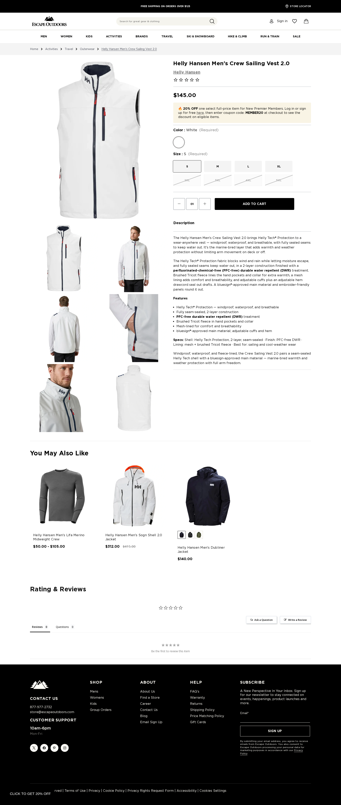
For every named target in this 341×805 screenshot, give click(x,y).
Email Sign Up (151, 722)
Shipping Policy (202, 710)
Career (145, 704)
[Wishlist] (294, 21)
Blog (143, 716)
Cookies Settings (213, 791)
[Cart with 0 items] (306, 21)
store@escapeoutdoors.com (52, 712)
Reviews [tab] (37, 627)
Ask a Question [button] (263, 620)
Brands (142, 36)
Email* (244, 713)
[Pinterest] (54, 748)
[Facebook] (44, 748)
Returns (196, 704)
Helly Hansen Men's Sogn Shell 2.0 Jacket (133, 537)
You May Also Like (59, 453)
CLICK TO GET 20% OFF (30, 794)
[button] (212, 21)
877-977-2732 (41, 707)
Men (44, 36)
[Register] (272, 21)
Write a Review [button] (297, 620)
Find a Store (150, 697)
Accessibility (187, 791)
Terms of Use (75, 791)
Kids (89, 36)
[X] (34, 748)
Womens (97, 697)
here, (200, 113)
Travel (167, 36)
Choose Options (62, 499)
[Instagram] (65, 748)
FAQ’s (194, 691)
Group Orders (100, 710)
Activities (114, 36)
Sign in (282, 21)
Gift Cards (198, 722)
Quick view (59, 492)
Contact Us (149, 710)
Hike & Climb (237, 36)
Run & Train (269, 36)
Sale (296, 36)
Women (66, 36)
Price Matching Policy (207, 716)
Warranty (197, 697)
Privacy (94, 791)
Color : (195, 130)
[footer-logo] (39, 688)
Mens (94, 691)
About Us (147, 691)
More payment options (254, 213)
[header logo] (49, 21)
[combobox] (166, 21)
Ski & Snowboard (201, 36)
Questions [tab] (62, 627)
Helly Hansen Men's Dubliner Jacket (201, 550)
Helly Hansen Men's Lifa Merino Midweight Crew (59, 537)
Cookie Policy (114, 791)
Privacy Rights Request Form (150, 791)
